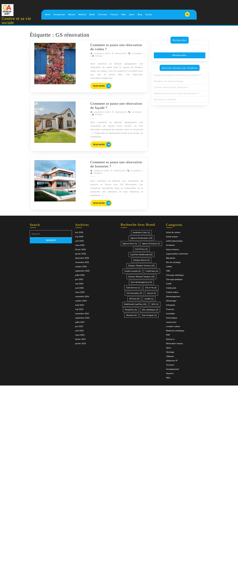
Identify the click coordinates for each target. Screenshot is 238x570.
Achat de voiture (173, 232)
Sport (131, 15)
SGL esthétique (150, 310)
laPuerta (134, 299)
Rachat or (170, 339)
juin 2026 (79, 232)
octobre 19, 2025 (101, 171)
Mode (92, 15)
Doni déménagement (141, 282)
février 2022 (80, 339)
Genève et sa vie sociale (16, 20)
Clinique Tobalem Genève (141, 265)
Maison (71, 15)
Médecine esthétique (175, 331)
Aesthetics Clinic (141, 232)
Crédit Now (152, 271)
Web (123, 15)
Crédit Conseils (133, 271)
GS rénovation (134, 293)
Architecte (170, 245)
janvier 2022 (80, 343)
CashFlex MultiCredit (141, 254)
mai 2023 (79, 309)
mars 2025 (80, 292)
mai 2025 (79, 284)
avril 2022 (79, 331)
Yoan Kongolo (149, 315)
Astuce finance (172, 249)
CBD (168, 271)
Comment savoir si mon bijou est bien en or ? (176, 93)
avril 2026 (79, 241)
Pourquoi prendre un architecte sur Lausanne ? (177, 75)
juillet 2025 (80, 275)
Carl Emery (141, 249)
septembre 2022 (82, 318)
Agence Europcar (151, 243)
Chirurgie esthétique (175, 275)
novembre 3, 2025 (102, 53)
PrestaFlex (131, 310)
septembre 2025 (82, 271)
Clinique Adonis (141, 260)
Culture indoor (172, 292)
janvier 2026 (80, 254)
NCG (155, 304)
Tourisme (102, 15)
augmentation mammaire (177, 254)
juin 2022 (79, 326)
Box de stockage (173, 262)
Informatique (171, 318)
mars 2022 (80, 335)
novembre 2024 (82, 296)
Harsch (151, 293)
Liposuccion (171, 322)
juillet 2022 (80, 322)
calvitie (169, 266)
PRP (168, 335)
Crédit (168, 284)
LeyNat (149, 299)
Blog (140, 15)
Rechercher (180, 40)
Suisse (148, 15)
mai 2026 (79, 237)
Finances (170, 309)
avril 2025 (79, 288)
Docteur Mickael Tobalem (141, 276)
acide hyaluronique (174, 241)
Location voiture (173, 326)
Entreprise (170, 305)
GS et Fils (151, 288)
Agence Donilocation (141, 238)
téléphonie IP (172, 360)
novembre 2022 (82, 313)
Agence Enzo (130, 243)
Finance (114, 15)
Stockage (170, 352)
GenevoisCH (120, 53)
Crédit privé (171, 288)
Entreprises (59, 15)
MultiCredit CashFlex (135, 304)
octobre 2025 (81, 266)
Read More (102, 86)
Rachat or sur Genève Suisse (168, 81)
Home (47, 15)
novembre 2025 (82, 262)
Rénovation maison (174, 343)
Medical (82, 15)
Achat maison (172, 237)
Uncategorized (172, 369)
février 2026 (80, 249)
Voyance (170, 373)
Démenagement (173, 296)
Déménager (171, 301)
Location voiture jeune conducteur (171, 87)
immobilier (170, 313)
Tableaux (170, 356)
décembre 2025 (82, 258)
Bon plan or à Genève (165, 99)
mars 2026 (80, 245)
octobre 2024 (81, 301)
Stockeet (131, 315)
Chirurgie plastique (174, 279)
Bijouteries (170, 258)
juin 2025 (79, 279)
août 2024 (79, 305)
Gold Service (133, 288)
